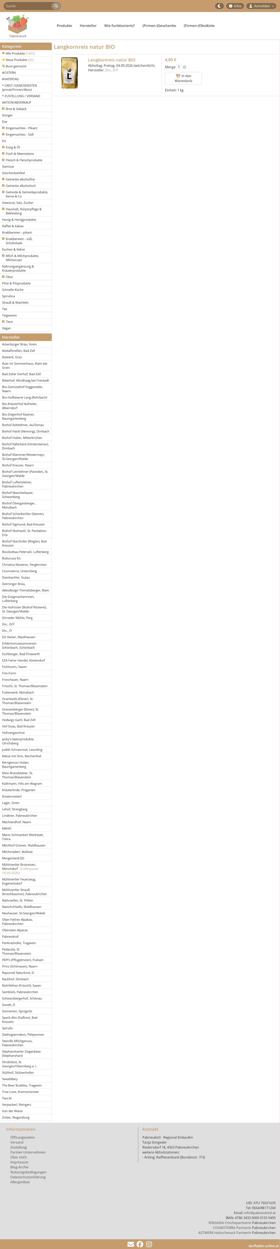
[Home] (26, 25)
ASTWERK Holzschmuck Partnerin (224, 1232)
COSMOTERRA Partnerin (232, 1227)
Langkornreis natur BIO (112, 60)
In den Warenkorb (183, 78)
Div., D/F (111, 70)
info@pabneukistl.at (260, 1213)
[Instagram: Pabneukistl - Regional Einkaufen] (149, 1245)
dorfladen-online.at (263, 1246)
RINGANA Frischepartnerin (229, 1222)
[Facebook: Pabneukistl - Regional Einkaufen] (140, 1245)
